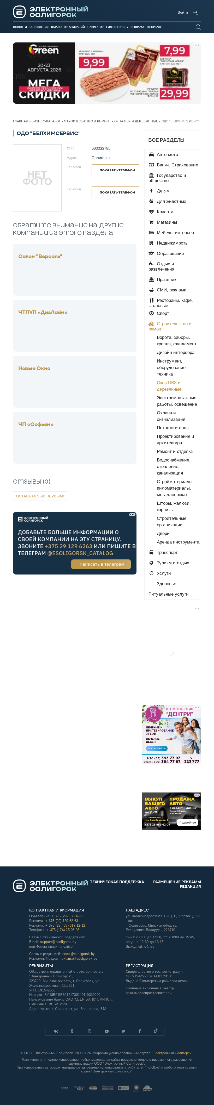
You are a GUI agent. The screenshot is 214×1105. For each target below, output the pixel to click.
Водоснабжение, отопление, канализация (174, 467)
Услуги (163, 573)
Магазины (166, 222)
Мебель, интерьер (175, 232)
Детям (163, 191)
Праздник (166, 279)
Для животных (171, 201)
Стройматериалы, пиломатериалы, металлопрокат (175, 488)
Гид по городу (117, 27)
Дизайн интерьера (175, 352)
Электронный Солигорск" (173, 1053)
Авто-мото (167, 154)
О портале (154, 27)
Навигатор (95, 27)
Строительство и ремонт (170, 326)
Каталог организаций (68, 27)
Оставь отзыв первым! (40, 496)
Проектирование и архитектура (175, 439)
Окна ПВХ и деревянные (169, 386)
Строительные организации (171, 521)
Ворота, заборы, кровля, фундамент (177, 340)
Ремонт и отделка (175, 451)
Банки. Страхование (177, 165)
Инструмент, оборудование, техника (172, 368)
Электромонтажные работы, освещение (177, 401)
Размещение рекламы (177, 881)
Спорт (162, 313)
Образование (170, 253)
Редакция (190, 886)
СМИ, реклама (171, 290)
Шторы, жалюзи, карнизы (174, 506)
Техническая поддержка (117, 881)
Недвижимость (172, 243)
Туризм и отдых (172, 562)
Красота (164, 211)
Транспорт (167, 552)
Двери (163, 533)
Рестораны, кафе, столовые (170, 303)
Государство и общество (167, 178)
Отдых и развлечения (161, 266)
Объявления (39, 27)
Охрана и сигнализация (171, 416)
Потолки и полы (173, 427)
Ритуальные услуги (168, 594)
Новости (20, 27)
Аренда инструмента (178, 542)
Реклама (137, 27)
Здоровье (166, 583)
